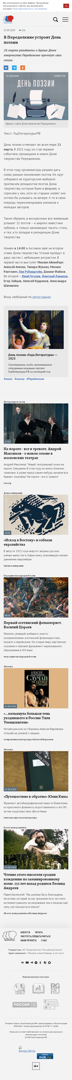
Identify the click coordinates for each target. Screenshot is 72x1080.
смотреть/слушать (30, 936)
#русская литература (25, 817)
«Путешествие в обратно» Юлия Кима (36, 796)
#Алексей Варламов (42, 739)
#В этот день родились (16, 913)
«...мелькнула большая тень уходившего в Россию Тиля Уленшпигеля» (27, 717)
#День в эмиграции (13, 565)
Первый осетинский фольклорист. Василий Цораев (33, 624)
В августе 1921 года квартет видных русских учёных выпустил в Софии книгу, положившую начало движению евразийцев (36, 555)
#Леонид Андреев (37, 913)
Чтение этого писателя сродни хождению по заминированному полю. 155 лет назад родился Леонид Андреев (34, 881)
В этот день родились (15, 827)
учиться (45, 936)
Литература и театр (14, 401)
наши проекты (28, 940)
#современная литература (18, 739)
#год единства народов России (20, 656)
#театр (7, 483)
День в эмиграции (13, 493)
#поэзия (19, 379)
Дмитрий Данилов (55, 276)
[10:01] (36, 496)
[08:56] (36, 579)
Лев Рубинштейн (30, 272)
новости (25, 932)
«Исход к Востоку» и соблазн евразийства (28, 542)
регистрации (41, 297)
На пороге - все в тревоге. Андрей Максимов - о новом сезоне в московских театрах (32, 453)
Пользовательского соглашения (29, 8)
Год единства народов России (19, 575)
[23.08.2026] (36, 669)
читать (39, 932)
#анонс (8, 379)
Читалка (8, 666)
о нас (44, 940)
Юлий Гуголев (31, 276)
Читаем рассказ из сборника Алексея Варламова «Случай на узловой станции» (33, 731)
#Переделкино (35, 379)
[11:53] (36, 405)
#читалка (9, 817)
